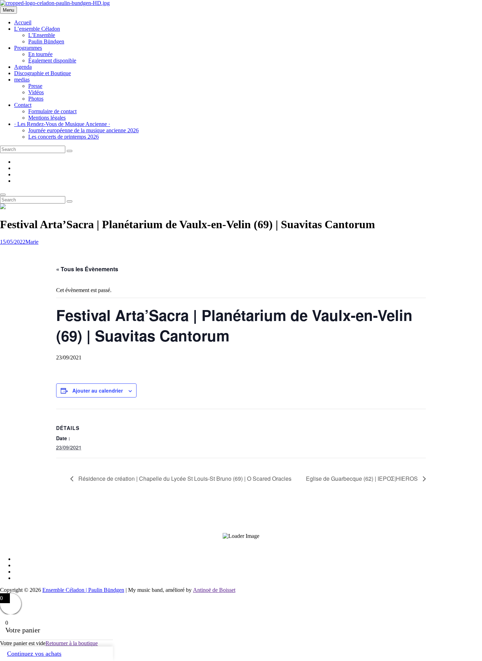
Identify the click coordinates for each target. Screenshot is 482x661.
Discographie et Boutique (42, 73)
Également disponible (52, 60)
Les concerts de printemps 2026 (63, 137)
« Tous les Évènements (87, 269)
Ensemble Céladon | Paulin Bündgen (83, 590)
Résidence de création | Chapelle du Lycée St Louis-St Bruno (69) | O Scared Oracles (184, 478)
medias (22, 80)
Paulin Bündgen (46, 41)
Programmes (28, 48)
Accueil (22, 22)
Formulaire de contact (52, 111)
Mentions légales (47, 118)
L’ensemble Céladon (37, 29)
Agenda (23, 67)
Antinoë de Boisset (214, 590)
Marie (31, 242)
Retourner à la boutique (72, 643)
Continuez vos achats (34, 653)
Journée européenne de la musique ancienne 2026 (83, 130)
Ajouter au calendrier (97, 390)
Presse (35, 86)
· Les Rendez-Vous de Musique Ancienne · (62, 124)
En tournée (40, 54)
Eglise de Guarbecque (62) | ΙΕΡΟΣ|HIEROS (362, 478)
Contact (22, 105)
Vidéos (36, 92)
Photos (35, 99)
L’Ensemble (41, 35)
